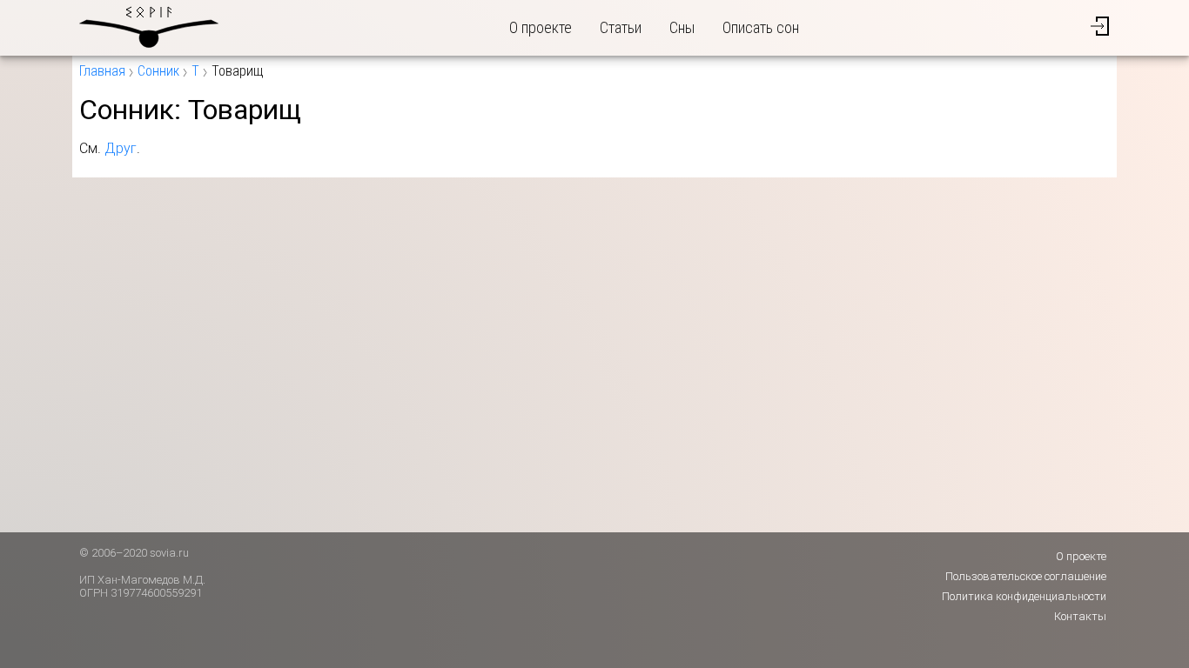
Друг (120, 148)
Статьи (621, 27)
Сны (682, 27)
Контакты (1080, 616)
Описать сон (760, 27)
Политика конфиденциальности (1024, 596)
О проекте (540, 27)
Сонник (158, 71)
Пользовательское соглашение (1025, 576)
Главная (102, 71)
